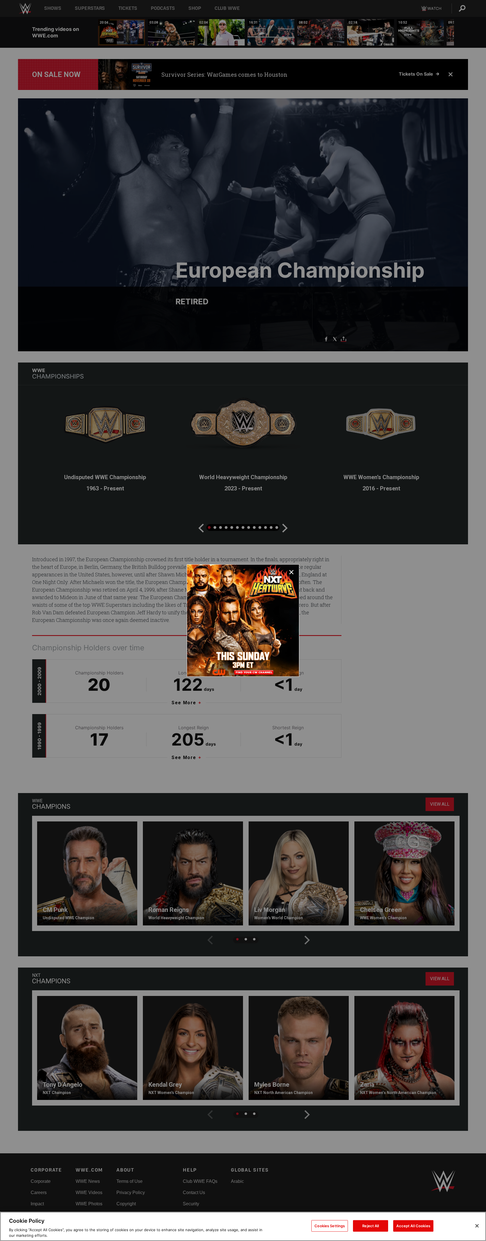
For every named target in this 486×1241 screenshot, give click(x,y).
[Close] (477, 1226)
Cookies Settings (329, 1226)
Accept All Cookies (413, 1226)
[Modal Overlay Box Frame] (243, 620)
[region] (243, 1226)
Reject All (370, 1226)
